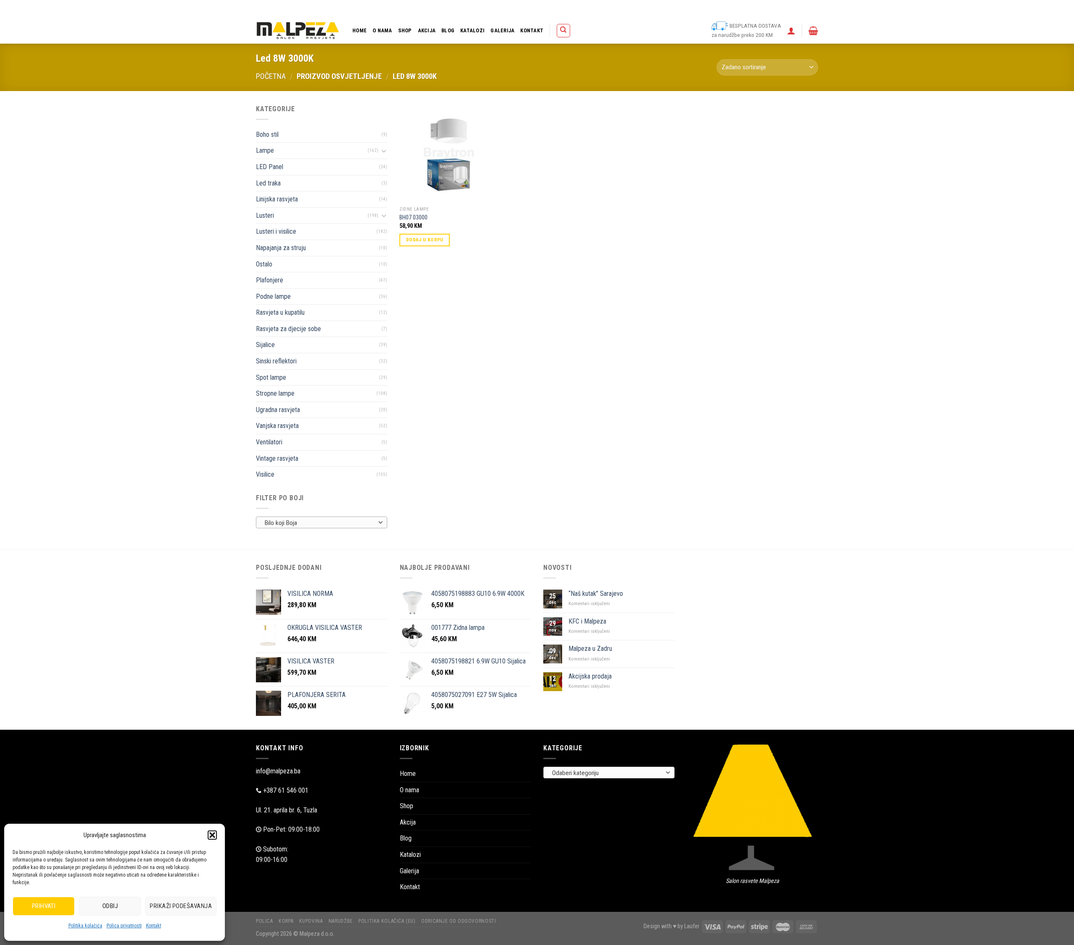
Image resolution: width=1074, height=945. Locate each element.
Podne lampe (273, 296)
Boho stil (267, 134)
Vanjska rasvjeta (277, 426)
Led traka (268, 183)
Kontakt (153, 926)
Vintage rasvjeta (277, 458)
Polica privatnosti (124, 926)
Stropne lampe (275, 393)
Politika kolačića (85, 926)
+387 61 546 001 (285, 790)
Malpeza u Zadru (590, 649)
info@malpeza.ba (278, 771)
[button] (212, 835)
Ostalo (264, 264)
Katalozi (472, 30)
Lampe (265, 150)
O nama (382, 30)
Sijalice (265, 345)
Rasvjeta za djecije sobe (288, 329)
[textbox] (319, 523)
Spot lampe (271, 377)
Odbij (110, 906)
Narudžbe (661, 8)
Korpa (608, 8)
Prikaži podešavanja (181, 906)
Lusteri (265, 215)
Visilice (265, 474)
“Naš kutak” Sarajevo (595, 594)
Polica (587, 8)
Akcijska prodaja (590, 676)
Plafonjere (269, 280)
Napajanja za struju (281, 248)
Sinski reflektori (276, 361)
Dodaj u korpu (424, 240)
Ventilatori (269, 442)
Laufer (691, 926)
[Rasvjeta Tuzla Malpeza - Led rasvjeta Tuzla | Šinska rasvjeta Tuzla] (298, 30)
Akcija (427, 30)
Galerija (502, 30)
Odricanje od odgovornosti (762, 8)
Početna (271, 76)
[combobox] (321, 522)
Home (359, 30)
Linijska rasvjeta (277, 199)
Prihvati (44, 906)
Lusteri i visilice (276, 231)
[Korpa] (813, 30)
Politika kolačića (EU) (702, 8)
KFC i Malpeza (587, 621)
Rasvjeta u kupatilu (280, 312)
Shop (405, 30)
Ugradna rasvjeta (278, 410)
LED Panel (269, 167)
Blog (447, 30)
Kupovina (633, 8)
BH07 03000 (413, 217)
